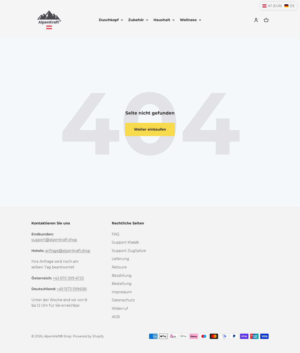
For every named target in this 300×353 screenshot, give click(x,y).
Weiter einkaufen (150, 129)
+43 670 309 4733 (68, 278)
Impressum (122, 292)
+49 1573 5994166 (72, 289)
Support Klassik (125, 242)
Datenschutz (123, 300)
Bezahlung (122, 275)
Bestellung (122, 284)
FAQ (115, 234)
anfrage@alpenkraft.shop (67, 251)
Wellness (188, 20)
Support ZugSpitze (129, 251)
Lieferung (120, 259)
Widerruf (120, 308)
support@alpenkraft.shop (54, 240)
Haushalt (162, 20)
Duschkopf (109, 20)
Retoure (119, 267)
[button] (278, 6)
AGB (116, 317)
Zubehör (136, 20)
